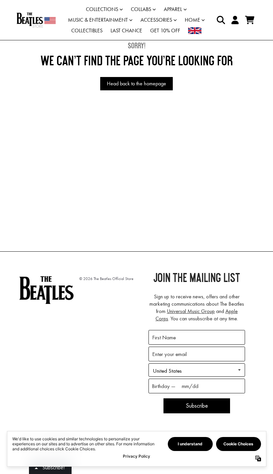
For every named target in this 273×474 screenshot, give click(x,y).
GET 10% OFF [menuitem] (165, 30)
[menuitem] (194, 30)
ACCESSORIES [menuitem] (156, 19)
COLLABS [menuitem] (141, 9)
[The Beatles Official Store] (36, 20)
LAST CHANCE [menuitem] (126, 30)
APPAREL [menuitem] (173, 9)
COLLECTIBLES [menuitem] (87, 30)
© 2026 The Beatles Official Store (106, 278)
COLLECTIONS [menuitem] (102, 9)
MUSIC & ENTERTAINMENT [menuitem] (98, 19)
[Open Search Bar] (220, 20)
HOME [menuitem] (192, 19)
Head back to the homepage (136, 83)
